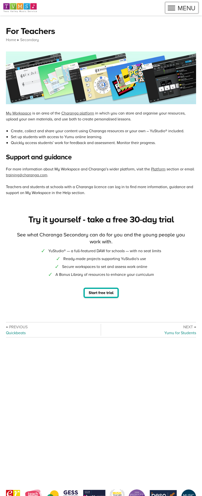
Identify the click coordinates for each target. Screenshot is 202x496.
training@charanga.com (26, 175)
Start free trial (101, 293)
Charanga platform (77, 113)
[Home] (20, 7)
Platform (158, 169)
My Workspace (18, 113)
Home (11, 39)
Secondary (29, 39)
